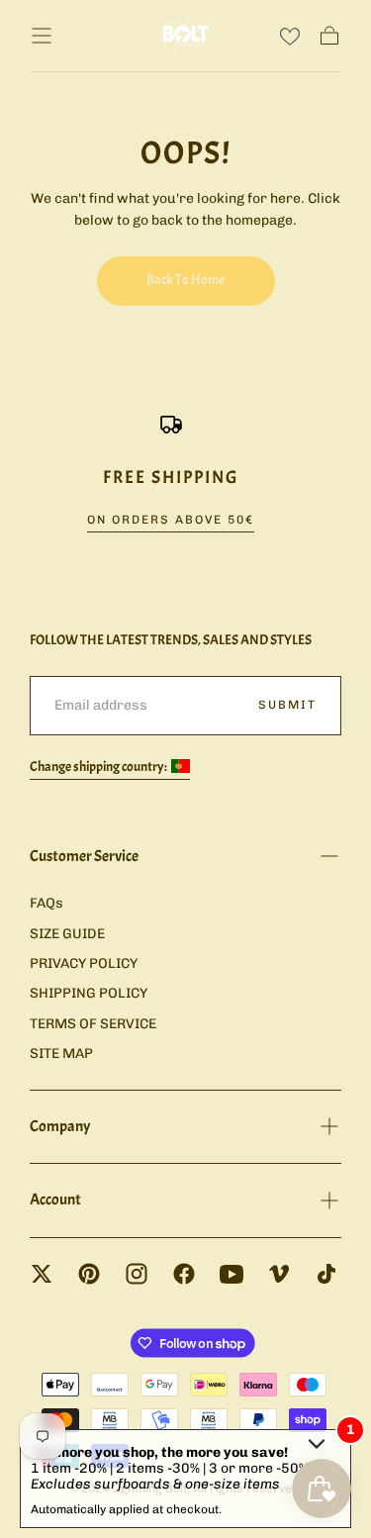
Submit (287, 705)
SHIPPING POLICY (88, 993)
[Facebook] (184, 1274)
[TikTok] (326, 1274)
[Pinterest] (89, 1274)
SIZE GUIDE (67, 933)
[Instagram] (136, 1274)
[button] (41, 36)
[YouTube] (231, 1274)
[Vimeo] (279, 1274)
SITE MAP (61, 1053)
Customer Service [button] (84, 856)
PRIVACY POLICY (84, 963)
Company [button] (60, 1126)
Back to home (185, 279)
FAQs (46, 903)
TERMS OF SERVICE (93, 1023)
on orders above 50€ (170, 520)
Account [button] (55, 1199)
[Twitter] (41, 1274)
